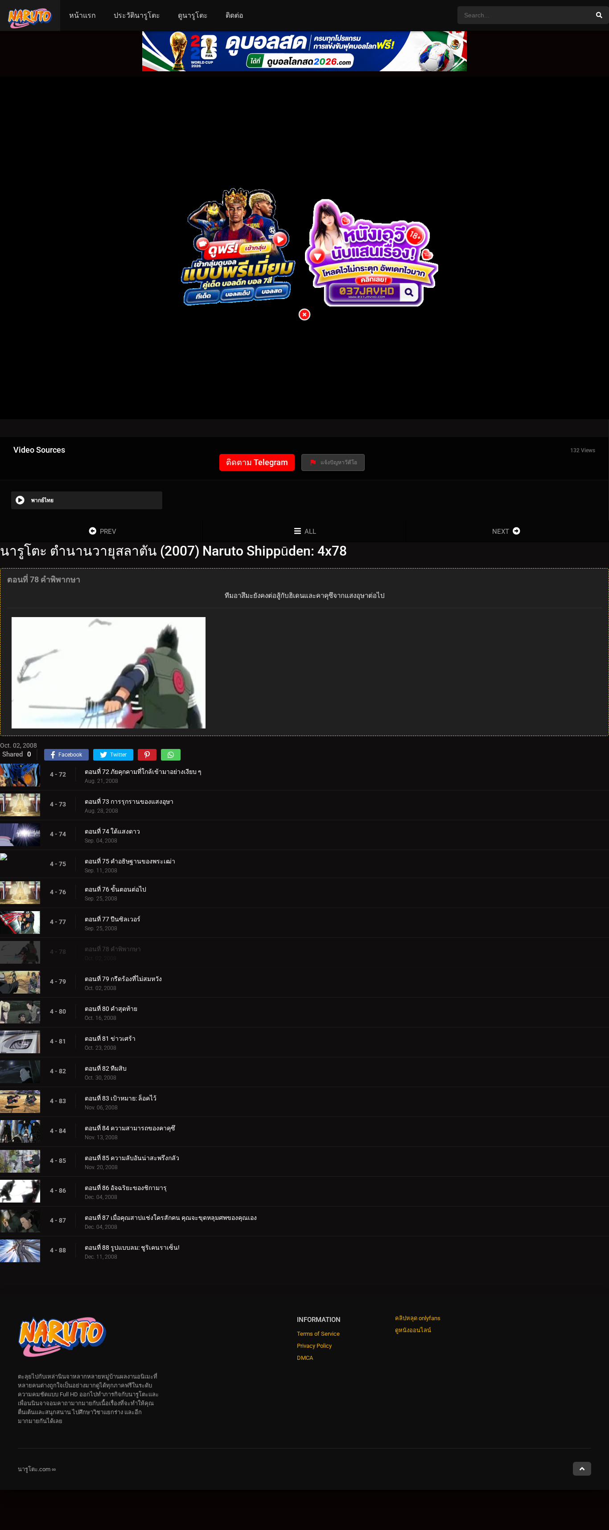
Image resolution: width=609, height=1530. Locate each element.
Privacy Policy (314, 1345)
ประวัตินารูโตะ (137, 15)
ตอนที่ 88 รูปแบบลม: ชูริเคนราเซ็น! (132, 1247)
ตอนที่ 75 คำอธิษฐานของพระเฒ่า (130, 860)
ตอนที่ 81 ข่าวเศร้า (110, 1038)
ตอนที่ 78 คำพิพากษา (113, 948)
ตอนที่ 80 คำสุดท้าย (111, 1008)
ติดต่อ (234, 15)
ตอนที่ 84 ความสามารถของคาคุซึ (130, 1127)
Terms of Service (318, 1333)
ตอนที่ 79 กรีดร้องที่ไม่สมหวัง (123, 978)
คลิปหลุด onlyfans (417, 1318)
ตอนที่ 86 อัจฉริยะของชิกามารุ (126, 1187)
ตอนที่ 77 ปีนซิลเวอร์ (112, 918)
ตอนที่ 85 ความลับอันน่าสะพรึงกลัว (132, 1157)
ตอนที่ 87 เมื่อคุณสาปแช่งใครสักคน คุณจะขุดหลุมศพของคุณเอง (171, 1217)
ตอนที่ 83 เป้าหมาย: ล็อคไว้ (120, 1097)
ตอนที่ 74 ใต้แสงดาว (112, 831)
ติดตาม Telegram (257, 462)
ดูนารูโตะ (193, 15)
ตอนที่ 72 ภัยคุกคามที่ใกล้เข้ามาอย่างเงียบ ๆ (143, 771)
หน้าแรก (82, 15)
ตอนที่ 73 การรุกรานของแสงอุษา (129, 801)
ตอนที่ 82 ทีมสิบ (106, 1068)
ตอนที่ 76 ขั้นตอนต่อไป (115, 888)
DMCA (305, 1357)
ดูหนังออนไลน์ (413, 1330)
